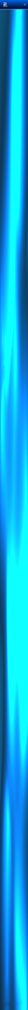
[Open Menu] (25, 5)
